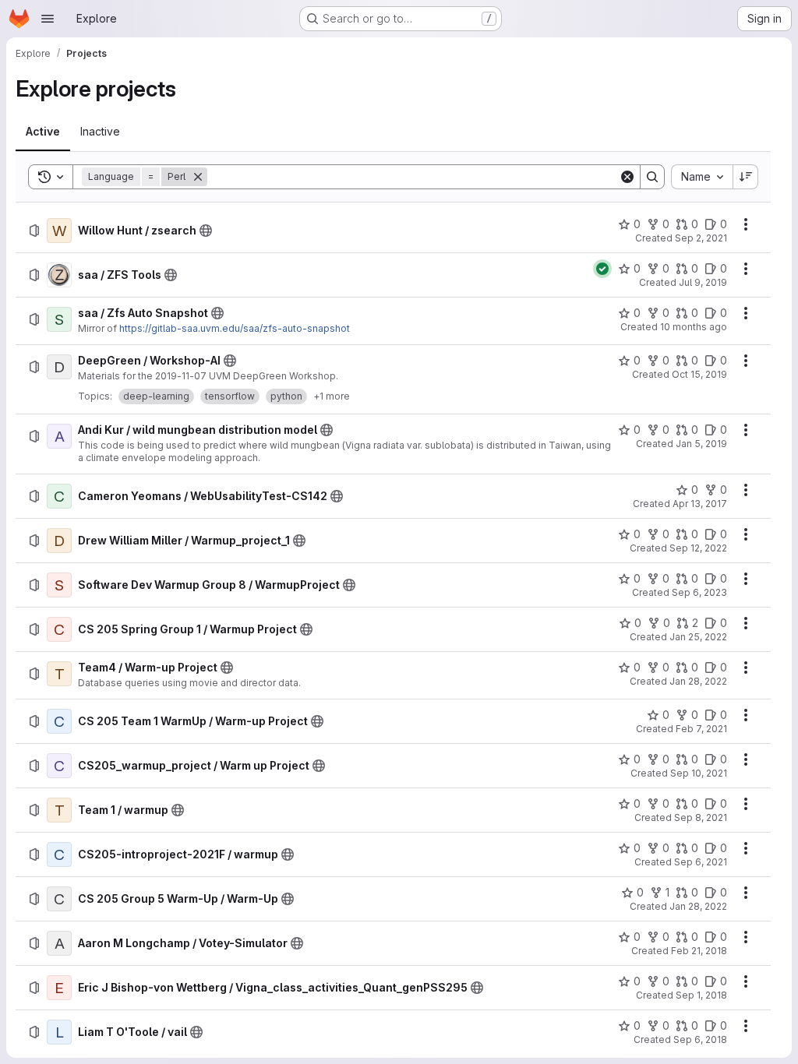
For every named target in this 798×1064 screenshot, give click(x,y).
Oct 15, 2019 (699, 374)
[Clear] (627, 176)
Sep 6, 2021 (700, 862)
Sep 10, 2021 (698, 773)
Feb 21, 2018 (699, 951)
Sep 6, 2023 (699, 592)
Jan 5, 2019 (701, 443)
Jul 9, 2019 (703, 282)
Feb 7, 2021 (701, 729)
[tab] (43, 131)
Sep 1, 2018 (701, 995)
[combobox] (702, 176)
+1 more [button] (331, 396)
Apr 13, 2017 (700, 503)
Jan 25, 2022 (698, 637)
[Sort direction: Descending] (745, 176)
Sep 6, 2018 (700, 1039)
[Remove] (198, 176)
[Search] (652, 176)
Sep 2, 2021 (701, 238)
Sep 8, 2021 (700, 817)
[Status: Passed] (602, 268)
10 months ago (693, 327)
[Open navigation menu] (47, 18)
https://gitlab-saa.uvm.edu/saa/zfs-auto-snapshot (234, 328)
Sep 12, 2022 (698, 548)
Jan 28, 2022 (698, 681)
